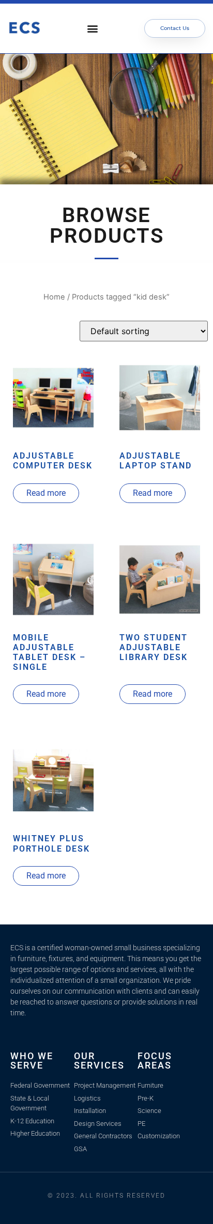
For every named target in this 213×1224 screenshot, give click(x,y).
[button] (92, 28)
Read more (46, 493)
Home (54, 297)
